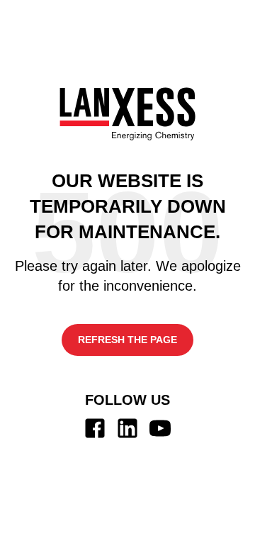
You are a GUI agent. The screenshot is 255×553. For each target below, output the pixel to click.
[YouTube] (160, 428)
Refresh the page (127, 339)
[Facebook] (95, 428)
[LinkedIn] (127, 428)
